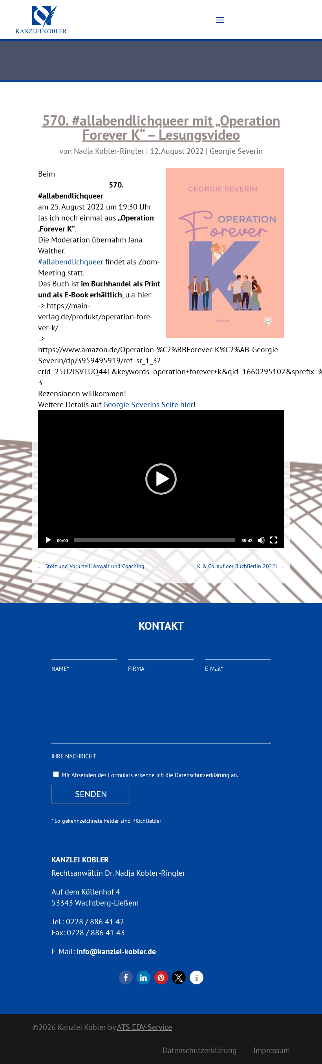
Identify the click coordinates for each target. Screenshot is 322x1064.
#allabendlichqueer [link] (70, 262)
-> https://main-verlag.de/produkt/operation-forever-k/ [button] (95, 317)
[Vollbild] (274, 540)
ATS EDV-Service (144, 1027)
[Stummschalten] (261, 540)
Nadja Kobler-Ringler (109, 151)
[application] (161, 479)
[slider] (154, 540)
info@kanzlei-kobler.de (116, 951)
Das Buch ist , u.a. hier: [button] (99, 289)
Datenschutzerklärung (200, 1051)
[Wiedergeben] (48, 540)
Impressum (271, 1051)
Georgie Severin (236, 151)
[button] (161, 479)
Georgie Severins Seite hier (148, 404)
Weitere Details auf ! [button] (117, 404)
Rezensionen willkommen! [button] (82, 393)
